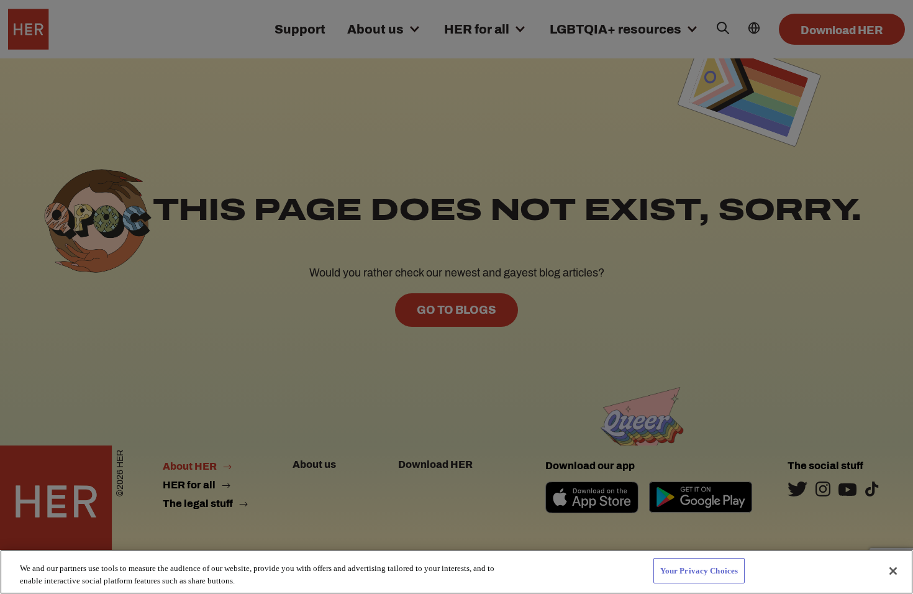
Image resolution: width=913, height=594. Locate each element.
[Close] (893, 571)
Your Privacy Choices (699, 570)
